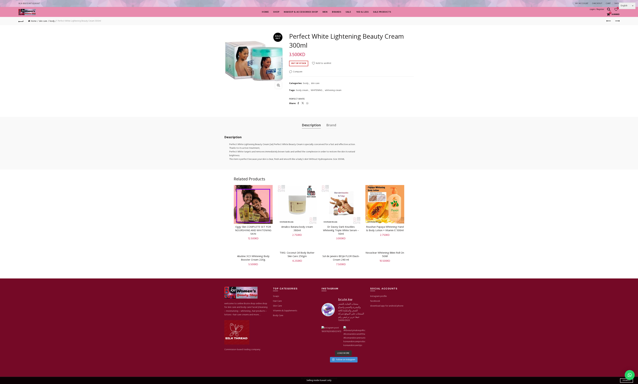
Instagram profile (378, 296)
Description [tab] (311, 125)
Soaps (276, 296)
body (52, 21)
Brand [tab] (331, 125)
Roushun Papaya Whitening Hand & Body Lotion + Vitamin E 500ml (385, 228)
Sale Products (382, 12)
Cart (608, 3)
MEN (325, 12)
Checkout (597, 3)
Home (265, 12)
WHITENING (316, 90)
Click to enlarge (278, 85)
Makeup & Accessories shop (301, 12)
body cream (302, 90)
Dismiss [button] (626, 380)
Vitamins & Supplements (285, 311)
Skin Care (277, 306)
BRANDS (336, 12)
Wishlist (618, 8)
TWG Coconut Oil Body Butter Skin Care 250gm (297, 254)
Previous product (609, 21)
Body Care (278, 315)
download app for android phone (386, 306)
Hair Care (277, 301)
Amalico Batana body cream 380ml (297, 228)
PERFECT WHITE (297, 99)
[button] (630, 375)
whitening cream (333, 90)
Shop (617, 3)
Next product (617, 21)
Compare (297, 72)
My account (581, 3)
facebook (375, 301)
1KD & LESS (362, 12)
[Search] (608, 9)
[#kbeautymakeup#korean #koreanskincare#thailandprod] (354, 337)
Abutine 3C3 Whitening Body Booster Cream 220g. (253, 257)
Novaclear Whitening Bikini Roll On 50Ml (385, 254)
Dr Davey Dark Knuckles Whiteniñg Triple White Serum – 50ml (341, 230)
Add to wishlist (323, 63)
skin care (43, 21)
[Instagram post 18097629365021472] (332, 337)
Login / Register (597, 9)
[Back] (21, 21)
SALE (348, 12)
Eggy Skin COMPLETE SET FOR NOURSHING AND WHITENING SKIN (253, 230)
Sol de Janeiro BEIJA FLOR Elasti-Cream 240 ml (341, 257)
